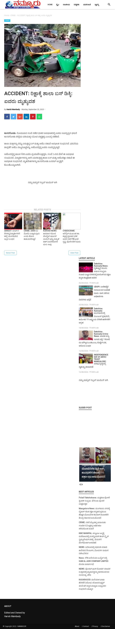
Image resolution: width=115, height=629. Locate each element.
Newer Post (10, 253)
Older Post (74, 253)
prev (80, 484)
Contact (86, 626)
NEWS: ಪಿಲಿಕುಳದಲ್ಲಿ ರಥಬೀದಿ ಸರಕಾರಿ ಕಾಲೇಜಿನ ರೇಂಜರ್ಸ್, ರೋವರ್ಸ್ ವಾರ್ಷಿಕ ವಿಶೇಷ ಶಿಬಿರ (93, 550)
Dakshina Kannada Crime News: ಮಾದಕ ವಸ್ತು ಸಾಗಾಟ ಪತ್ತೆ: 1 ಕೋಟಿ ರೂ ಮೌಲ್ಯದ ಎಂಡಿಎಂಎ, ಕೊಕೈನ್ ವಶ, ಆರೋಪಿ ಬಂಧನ (94, 339)
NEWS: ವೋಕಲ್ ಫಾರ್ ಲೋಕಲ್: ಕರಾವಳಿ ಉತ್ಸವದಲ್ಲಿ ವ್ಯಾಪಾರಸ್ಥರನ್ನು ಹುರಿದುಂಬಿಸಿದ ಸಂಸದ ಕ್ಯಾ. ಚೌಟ (94, 572)
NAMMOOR (22, 626)
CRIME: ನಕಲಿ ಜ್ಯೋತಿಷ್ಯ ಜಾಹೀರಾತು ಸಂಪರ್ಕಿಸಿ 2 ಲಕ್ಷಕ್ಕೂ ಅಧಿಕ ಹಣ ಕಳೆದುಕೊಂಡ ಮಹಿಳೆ (92, 525)
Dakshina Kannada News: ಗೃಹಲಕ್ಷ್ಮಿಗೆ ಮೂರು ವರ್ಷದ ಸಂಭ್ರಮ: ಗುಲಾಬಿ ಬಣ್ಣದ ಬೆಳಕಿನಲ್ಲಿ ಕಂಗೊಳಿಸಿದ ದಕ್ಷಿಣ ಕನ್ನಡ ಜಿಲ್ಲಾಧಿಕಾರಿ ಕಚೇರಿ (95, 271)
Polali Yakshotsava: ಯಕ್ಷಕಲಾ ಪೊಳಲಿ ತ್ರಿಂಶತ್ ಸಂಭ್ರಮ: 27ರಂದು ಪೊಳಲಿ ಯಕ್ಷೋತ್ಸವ (94, 500)
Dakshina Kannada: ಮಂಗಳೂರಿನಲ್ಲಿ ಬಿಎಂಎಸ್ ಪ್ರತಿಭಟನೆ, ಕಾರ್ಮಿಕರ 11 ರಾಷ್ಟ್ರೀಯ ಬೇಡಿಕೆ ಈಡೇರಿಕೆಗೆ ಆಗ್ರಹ (94, 315)
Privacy (95, 626)
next (82, 484)
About (77, 626)
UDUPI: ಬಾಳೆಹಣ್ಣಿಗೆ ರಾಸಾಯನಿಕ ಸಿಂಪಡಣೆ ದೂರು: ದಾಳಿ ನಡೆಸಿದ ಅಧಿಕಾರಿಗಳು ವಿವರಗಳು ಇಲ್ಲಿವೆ (94, 293)
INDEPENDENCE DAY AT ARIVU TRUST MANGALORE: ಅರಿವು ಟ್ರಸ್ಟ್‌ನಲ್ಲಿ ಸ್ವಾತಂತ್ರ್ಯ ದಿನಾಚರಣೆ (93, 361)
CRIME (7, 20)
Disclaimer (106, 626)
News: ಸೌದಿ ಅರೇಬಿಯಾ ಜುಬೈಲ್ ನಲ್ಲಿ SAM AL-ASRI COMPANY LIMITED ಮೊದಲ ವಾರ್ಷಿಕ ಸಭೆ (93, 561)
